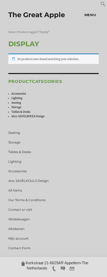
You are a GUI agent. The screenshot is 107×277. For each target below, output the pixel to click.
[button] (103, 5)
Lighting (16, 98)
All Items (15, 190)
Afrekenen (16, 229)
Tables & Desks (20, 112)
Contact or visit (20, 210)
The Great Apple (36, 15)
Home (12, 32)
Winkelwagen (19, 219)
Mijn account (18, 238)
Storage (16, 107)
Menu (90, 15)
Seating (16, 102)
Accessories (18, 93)
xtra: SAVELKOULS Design (28, 116)
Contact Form (19, 248)
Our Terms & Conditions (26, 200)
